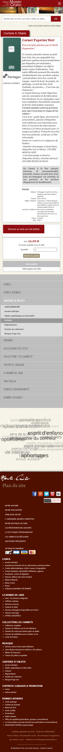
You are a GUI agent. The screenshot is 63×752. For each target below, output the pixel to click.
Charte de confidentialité (45, 732)
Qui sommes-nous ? (16, 740)
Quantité (24, 249)
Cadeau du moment (12, 705)
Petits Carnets (10, 716)
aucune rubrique (11, 311)
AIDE (30, 26)
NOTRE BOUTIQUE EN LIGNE (16, 523)
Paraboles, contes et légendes (17, 574)
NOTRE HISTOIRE (12, 506)
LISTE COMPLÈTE (12, 307)
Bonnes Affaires (13, 397)
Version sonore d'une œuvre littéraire (19, 647)
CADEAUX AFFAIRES (11, 83)
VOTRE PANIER (55, 26)
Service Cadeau (13, 736)
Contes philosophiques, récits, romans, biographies (25, 568)
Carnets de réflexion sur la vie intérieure (20, 628)
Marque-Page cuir (12, 333)
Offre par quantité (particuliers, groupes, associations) (26, 719)
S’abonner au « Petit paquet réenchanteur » (41, 740)
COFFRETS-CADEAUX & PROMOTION (22, 686)
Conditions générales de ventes (23, 732)
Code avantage (11, 702)
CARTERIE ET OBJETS (14, 661)
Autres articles (10, 692)
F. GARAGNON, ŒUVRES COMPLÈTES (19, 519)
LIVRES (6, 559)
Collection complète (13, 625)
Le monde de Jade (13, 373)
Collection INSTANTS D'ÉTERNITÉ (18, 589)
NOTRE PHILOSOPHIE (13, 510)
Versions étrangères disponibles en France (21, 610)
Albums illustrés (11, 580)
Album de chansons (12, 652)
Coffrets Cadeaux (14, 365)
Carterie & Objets (14, 300)
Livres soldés (10, 710)
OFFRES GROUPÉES (13, 616)
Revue (7, 586)
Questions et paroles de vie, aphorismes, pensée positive (27, 565)
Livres (7, 284)
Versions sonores (12, 604)
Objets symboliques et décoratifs (19, 316)
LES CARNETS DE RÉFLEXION (16, 537)
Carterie (8, 320)
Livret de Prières (11, 637)
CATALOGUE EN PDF (13, 515)
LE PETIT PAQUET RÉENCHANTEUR (19, 532)
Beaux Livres (10, 583)
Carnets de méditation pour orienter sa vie (21, 634)
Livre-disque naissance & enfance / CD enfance (23, 650)
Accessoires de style (16, 348)
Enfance (8, 340)
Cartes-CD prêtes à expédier (16, 655)
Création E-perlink (46, 748)
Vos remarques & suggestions (48, 736)
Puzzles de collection (14, 329)
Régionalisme (10, 325)
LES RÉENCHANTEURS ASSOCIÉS (18, 528)
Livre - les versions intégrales (16, 598)
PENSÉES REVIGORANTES (17, 389)
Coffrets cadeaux (12, 601)
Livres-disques (12, 292)
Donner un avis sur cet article (23, 229)
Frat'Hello (10, 381)
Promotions (9, 713)
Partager (14, 76)
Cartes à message (12, 613)
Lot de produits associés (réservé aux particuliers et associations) (31, 722)
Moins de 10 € (10, 708)
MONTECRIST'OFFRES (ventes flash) (19, 725)
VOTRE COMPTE (43, 26)
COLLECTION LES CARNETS (17, 622)
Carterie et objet (11, 607)
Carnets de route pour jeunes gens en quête (22, 631)
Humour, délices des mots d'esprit (18, 577)
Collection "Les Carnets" (18, 356)
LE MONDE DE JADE (13, 595)
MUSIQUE (7, 643)
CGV (34, 26)
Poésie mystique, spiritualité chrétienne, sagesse (24, 571)
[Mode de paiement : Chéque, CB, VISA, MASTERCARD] (20, 552)
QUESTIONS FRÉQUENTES (15, 541)
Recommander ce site (28, 736)
